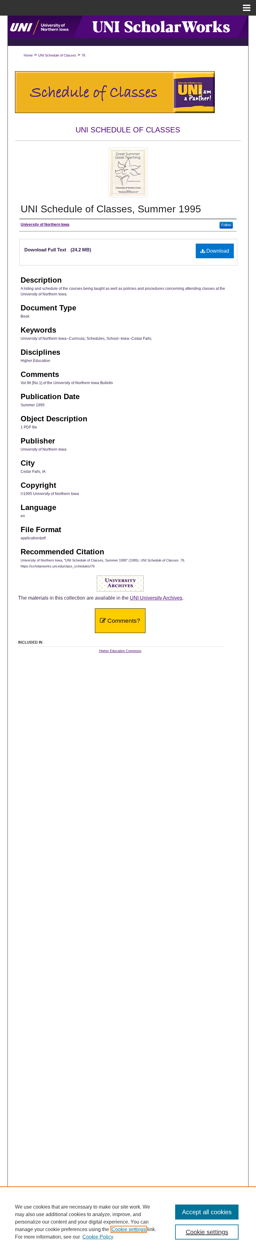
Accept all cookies (207, 1212)
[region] (128, 1221)
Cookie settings (128, 1229)
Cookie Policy (97, 1237)
